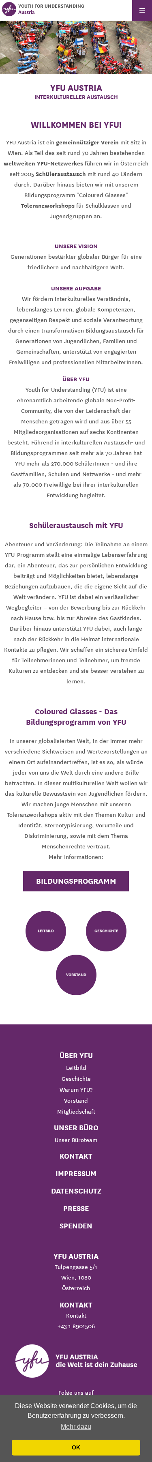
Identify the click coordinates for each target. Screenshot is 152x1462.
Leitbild (76, 1067)
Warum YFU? (76, 1089)
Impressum (76, 1173)
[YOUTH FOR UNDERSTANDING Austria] (9, 9)
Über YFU (76, 1055)
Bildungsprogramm (76, 881)
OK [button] (76, 1447)
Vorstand (76, 1100)
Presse (76, 1208)
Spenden (76, 1225)
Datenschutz (76, 1191)
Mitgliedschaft (76, 1111)
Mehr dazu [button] (76, 1426)
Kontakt (76, 1156)
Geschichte (76, 1078)
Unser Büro (76, 1127)
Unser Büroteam (76, 1140)
